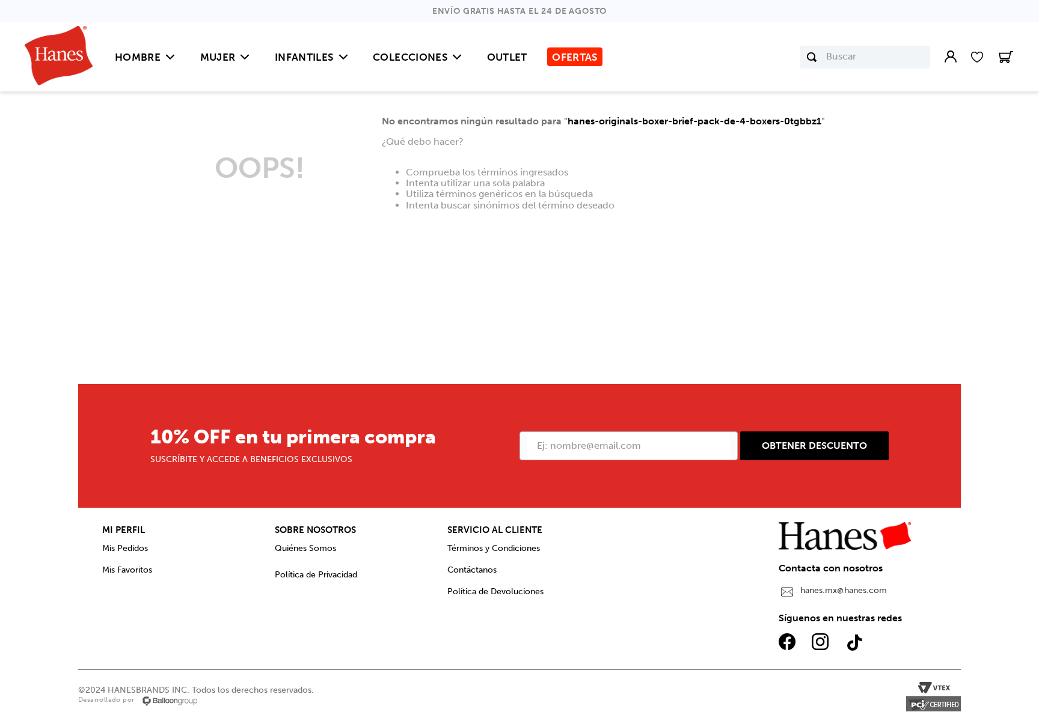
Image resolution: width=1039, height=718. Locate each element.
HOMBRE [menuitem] (138, 57)
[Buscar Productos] (812, 57)
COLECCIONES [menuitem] (410, 57)
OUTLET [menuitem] (507, 57)
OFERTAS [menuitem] (574, 57)
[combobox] (865, 57)
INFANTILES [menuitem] (304, 57)
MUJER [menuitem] (218, 57)
